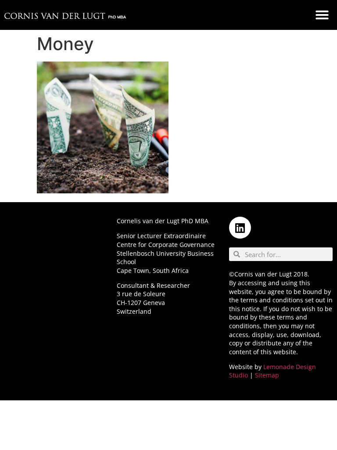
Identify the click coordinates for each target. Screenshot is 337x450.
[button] (322, 14)
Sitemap (267, 375)
